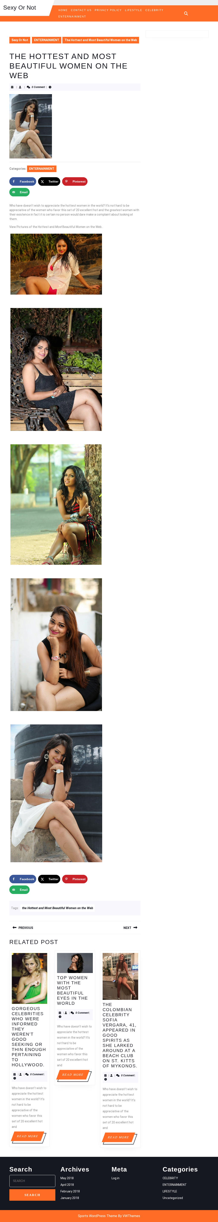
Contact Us (81, 10)
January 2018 (69, 1198)
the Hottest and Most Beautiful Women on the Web (57, 908)
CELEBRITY (154, 10)
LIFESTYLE (170, 1191)
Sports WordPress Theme (97, 1216)
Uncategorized (173, 1198)
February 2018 (70, 1191)
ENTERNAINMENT (72, 16)
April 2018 (67, 1184)
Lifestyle (133, 10)
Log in (115, 1178)
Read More (30, 1137)
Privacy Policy (108, 10)
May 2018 (67, 1178)
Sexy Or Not (19, 7)
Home (63, 10)
